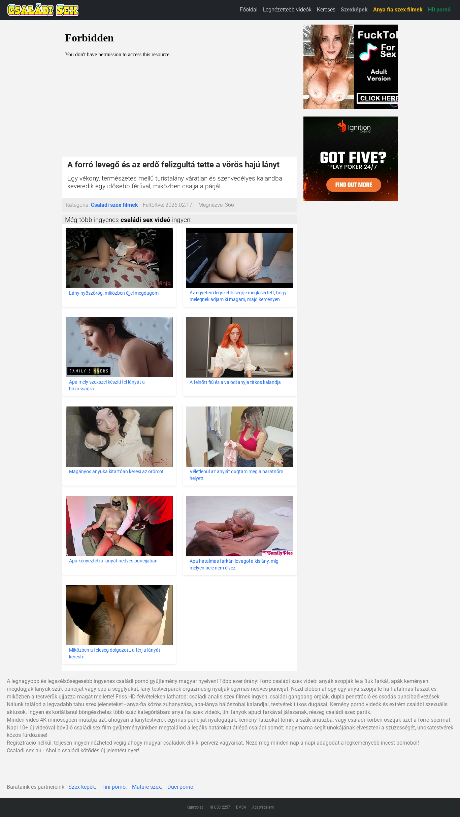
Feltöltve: (153, 205)
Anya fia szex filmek (398, 9)
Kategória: (78, 205)
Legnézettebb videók (287, 9)
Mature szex (146, 787)
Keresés (326, 9)
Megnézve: (211, 205)
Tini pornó (113, 787)
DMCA (241, 807)
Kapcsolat (195, 807)
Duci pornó (180, 787)
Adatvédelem (263, 807)
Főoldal (249, 9)
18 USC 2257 (219, 807)
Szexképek (354, 9)
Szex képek (81, 787)
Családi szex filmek (114, 205)
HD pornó (439, 9)
